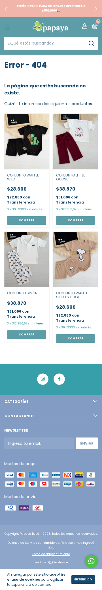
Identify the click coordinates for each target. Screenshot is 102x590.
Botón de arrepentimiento (51, 554)
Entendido (83, 579)
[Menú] (8, 27)
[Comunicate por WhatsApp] (91, 561)
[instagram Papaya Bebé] (42, 379)
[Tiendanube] (51, 563)
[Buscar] (91, 43)
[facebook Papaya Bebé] (59, 379)
